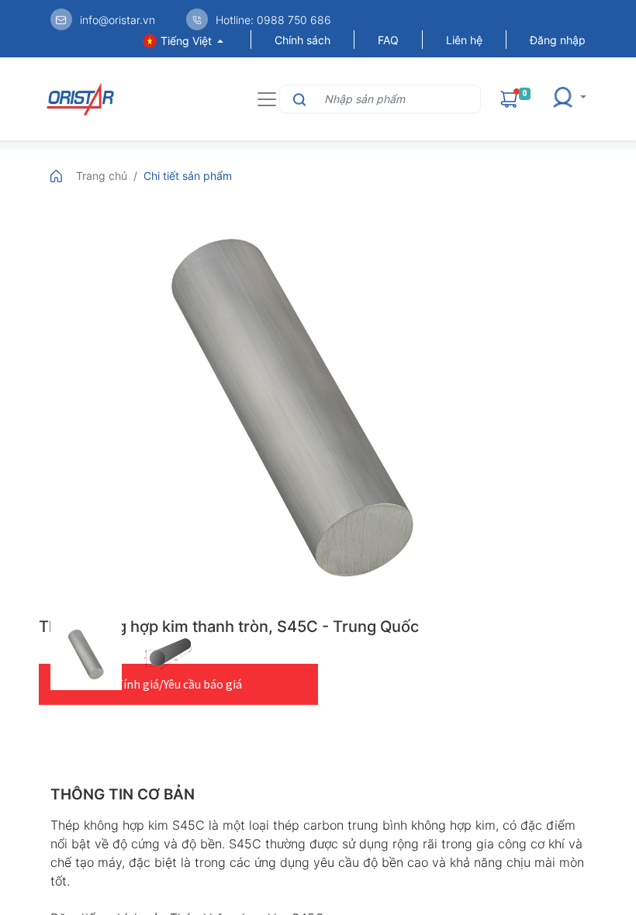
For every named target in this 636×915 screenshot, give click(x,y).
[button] (574, 99)
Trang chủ (101, 175)
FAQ (388, 40)
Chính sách (302, 40)
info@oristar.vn (117, 19)
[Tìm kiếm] (297, 98)
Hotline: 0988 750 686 (273, 19)
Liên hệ (464, 40)
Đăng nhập (558, 40)
